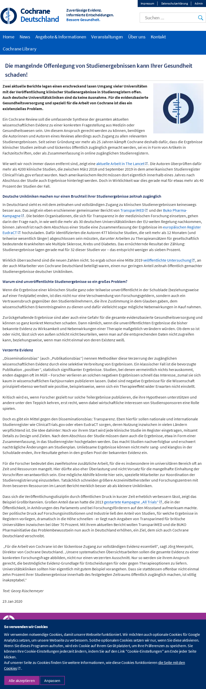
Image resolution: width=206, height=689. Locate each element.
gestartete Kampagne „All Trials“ (131, 501)
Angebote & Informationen (60, 37)
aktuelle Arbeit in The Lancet (120, 163)
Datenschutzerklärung (174, 3)
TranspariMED (132, 210)
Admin (199, 3)
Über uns (136, 37)
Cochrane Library (19, 49)
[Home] (9, 16)
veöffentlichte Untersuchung (167, 260)
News (25, 37)
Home (8, 37)
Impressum (147, 3)
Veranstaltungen (107, 37)
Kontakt (158, 37)
